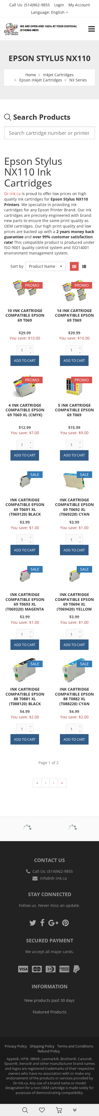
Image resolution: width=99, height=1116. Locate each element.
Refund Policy (49, 1051)
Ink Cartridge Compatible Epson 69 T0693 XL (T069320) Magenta (25, 602)
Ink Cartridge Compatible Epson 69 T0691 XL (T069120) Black (25, 507)
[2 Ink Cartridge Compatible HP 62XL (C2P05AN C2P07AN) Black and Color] (15, 1097)
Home (30, 74)
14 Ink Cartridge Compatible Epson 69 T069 (74, 315)
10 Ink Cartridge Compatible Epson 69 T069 (25, 315)
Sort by (16, 266)
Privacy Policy (16, 1046)
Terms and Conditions (75, 1046)
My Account (79, 4)
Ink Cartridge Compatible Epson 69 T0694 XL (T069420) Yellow (74, 602)
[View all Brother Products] (27, 825)
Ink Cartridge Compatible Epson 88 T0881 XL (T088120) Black (25, 696)
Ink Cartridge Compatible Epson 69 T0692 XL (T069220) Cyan (74, 507)
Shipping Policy (42, 1046)
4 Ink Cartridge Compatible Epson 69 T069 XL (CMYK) (25, 410)
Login (59, 4)
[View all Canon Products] (72, 825)
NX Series (78, 80)
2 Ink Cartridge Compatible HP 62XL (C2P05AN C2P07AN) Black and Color (55, 1099)
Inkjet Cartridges (58, 74)
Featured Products (50, 1011)
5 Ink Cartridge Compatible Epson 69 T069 (74, 410)
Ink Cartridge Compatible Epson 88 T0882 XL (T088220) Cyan (74, 696)
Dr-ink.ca (12, 193)
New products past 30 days (49, 1000)
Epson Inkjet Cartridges (40, 80)
